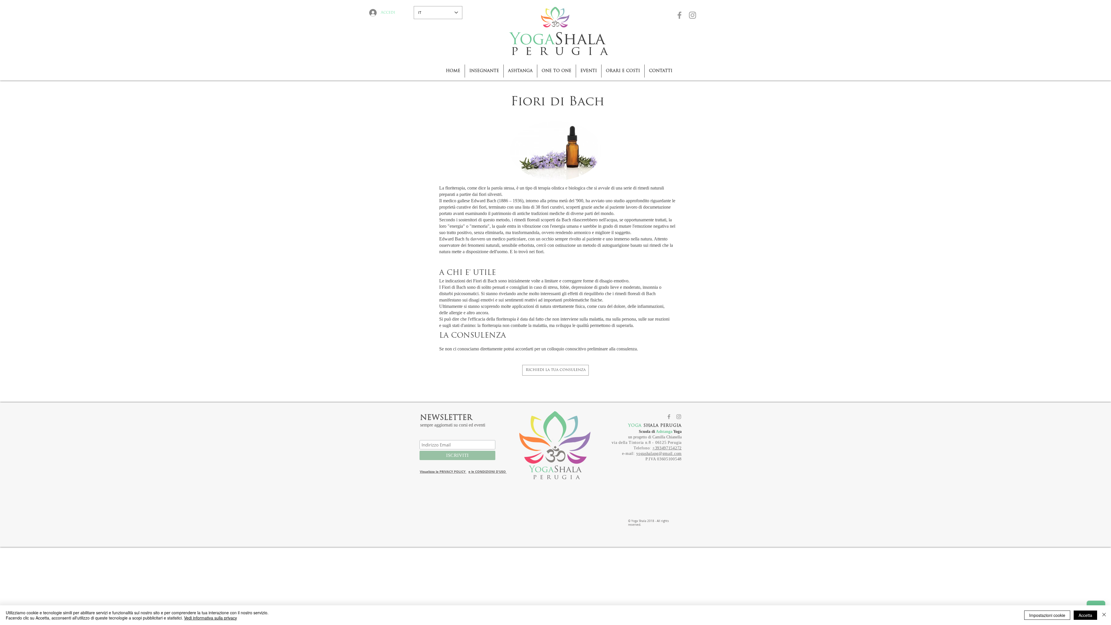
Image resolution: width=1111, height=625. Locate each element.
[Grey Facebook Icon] (679, 15)
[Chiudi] (1104, 615)
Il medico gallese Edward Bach (467, 200)
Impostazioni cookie (1047, 615)
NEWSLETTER (446, 418)
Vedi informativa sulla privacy (210, 618)
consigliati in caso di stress (533, 287)
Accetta (1085, 615)
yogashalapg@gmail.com (659, 453)
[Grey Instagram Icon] (692, 15)
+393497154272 (667, 448)
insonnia (650, 287)
